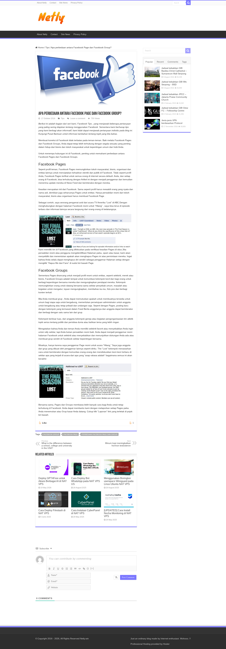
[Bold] (49, 568)
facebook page (70, 434)
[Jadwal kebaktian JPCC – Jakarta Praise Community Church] (152, 98)
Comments (173, 62)
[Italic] (54, 568)
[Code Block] (79, 568)
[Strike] (62, 568)
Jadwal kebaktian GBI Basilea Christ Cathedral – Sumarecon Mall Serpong (174, 71)
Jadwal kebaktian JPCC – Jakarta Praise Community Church (174, 97)
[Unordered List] (71, 568)
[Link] (84, 568)
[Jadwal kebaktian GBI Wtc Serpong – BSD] (152, 85)
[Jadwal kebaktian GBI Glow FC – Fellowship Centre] (152, 111)
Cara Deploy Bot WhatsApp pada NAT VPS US (85, 481)
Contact (53, 3)
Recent (160, 62)
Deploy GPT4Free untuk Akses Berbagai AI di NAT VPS (52, 481)
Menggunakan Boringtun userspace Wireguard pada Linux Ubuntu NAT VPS (118, 481)
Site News (63, 3)
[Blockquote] (75, 568)
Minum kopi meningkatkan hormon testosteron (118, 443)
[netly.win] (52, 17)
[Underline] (58, 568)
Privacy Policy (76, 3)
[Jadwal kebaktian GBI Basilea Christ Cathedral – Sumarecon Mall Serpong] (152, 72)
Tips (47, 47)
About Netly (42, 3)
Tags (184, 62)
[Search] (188, 2)
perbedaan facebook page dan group (99, 434)
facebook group (51, 434)
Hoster (166, 644)
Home (40, 47)
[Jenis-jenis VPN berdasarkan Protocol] (152, 124)
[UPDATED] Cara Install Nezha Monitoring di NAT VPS (117, 513)
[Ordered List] (67, 568)
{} (88, 568)
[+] (92, 568)
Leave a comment (77, 118)
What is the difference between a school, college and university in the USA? (57, 444)
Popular (149, 62)
